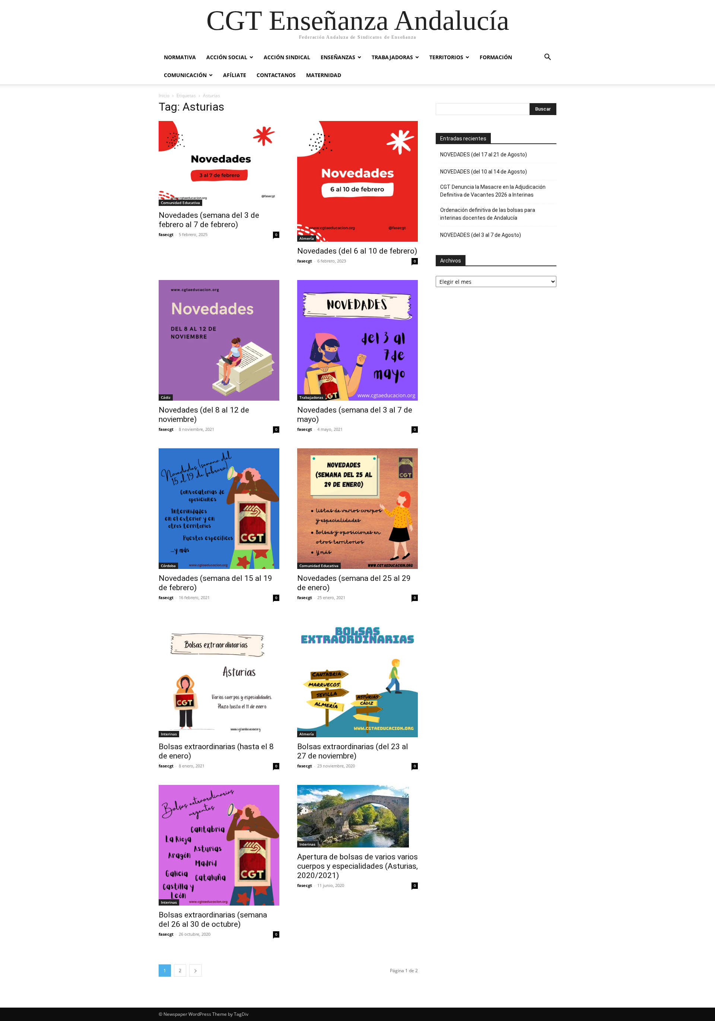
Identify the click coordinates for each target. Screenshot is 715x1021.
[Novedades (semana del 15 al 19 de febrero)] (219, 508)
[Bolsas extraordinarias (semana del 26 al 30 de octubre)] (219, 845)
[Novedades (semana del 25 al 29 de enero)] (357, 508)
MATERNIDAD (323, 75)
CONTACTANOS (276, 75)
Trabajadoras (392, 57)
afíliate (234, 75)
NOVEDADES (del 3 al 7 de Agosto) (480, 235)
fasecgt (166, 234)
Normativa (180, 57)
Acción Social (226, 57)
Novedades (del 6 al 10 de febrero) (357, 250)
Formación (496, 57)
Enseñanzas (338, 57)
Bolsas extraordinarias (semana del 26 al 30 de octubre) (213, 919)
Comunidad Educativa (180, 202)
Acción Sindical (287, 57)
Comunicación (185, 75)
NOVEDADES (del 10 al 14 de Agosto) (483, 172)
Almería (306, 238)
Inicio (164, 95)
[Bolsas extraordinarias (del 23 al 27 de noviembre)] (357, 677)
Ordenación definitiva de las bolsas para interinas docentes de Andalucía (487, 214)
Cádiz (166, 397)
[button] (547, 57)
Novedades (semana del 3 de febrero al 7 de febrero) (209, 220)
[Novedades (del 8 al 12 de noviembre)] (219, 340)
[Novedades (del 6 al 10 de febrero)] (357, 181)
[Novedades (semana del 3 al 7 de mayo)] (357, 340)
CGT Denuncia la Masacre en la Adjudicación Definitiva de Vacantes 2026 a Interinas (493, 191)
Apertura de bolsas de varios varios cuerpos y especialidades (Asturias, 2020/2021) (357, 866)
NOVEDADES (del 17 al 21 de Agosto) (483, 155)
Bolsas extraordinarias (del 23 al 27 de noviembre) (352, 751)
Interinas (169, 734)
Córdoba (168, 565)
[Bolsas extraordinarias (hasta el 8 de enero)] (219, 677)
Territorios (446, 57)
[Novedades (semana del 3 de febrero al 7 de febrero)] (219, 163)
